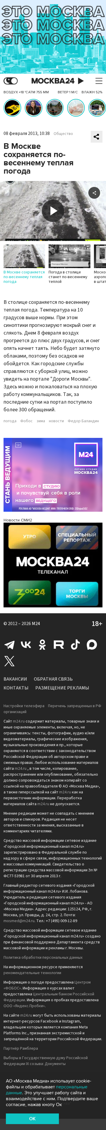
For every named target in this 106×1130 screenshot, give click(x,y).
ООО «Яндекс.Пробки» (24, 1006)
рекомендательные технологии (32, 973)
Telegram (9, 644)
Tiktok (75, 644)
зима (41, 421)
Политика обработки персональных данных (43, 958)
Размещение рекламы (62, 688)
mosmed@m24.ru (19, 921)
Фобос (26, 421)
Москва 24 (53, 81)
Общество (63, 134)
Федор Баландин (83, 421)
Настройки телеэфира (24, 706)
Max (92, 644)
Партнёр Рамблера (21, 1048)
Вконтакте (26, 644)
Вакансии (15, 679)
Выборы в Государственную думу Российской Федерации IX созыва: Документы (46, 1061)
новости (56, 421)
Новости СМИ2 (18, 520)
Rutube (59, 644)
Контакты (16, 688)
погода (10, 421)
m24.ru (19, 721)
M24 (36, 623)
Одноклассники (42, 644)
